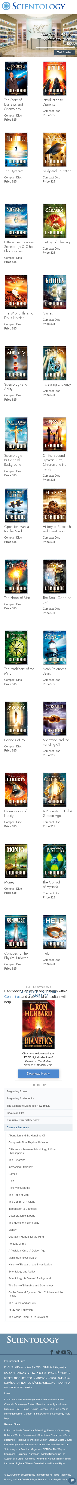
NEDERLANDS (12, 1378)
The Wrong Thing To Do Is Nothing (18, 315)
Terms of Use (45, 1479)
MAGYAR (41, 1378)
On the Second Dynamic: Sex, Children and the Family (55, 462)
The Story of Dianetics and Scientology (13, 104)
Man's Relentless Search (54, 671)
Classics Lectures (18, 1127)
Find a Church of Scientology (49, 1413)
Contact (28, 1413)
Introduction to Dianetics (53, 102)
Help (46, 953)
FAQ (18, 1409)
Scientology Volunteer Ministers (22, 1444)
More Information (13, 1413)
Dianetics (28, 1430)
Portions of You (15, 739)
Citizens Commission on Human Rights (45, 1463)
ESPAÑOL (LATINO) (15, 1383)
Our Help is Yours (59, 1409)
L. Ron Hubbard (12, 1399)
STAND (47, 1449)
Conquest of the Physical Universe (16, 955)
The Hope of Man (17, 597)
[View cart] (72, 1481)
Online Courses (39, 1409)
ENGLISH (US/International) (18, 1367)
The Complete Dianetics (28, 1105)
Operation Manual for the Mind (17, 529)
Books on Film (15, 1113)
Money (9, 882)
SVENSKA (63, 1378)
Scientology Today (24, 1404)
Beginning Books (17, 1091)
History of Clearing (56, 242)
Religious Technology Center (32, 1440)
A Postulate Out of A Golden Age (57, 813)
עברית (32, 1372)
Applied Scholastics (51, 1454)
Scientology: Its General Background (13, 460)
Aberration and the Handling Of (56, 742)
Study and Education (57, 171)
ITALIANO (9, 1387)
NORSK (52, 1378)
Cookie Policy (29, 1479)
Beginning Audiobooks (20, 1098)
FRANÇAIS (20, 1372)
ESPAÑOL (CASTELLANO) (42, 1383)
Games (48, 313)
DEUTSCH (28, 1378)
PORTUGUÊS (24, 1387)
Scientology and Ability (15, 386)
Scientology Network (45, 1430)
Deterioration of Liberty (15, 813)
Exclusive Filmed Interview (23, 1120)
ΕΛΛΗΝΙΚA (64, 1383)
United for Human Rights (50, 1458)
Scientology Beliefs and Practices (40, 1399)
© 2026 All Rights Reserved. (37, 1474)
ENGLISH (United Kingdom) (50, 1367)
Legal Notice (60, 1479)
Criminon (22, 1454)
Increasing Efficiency (57, 384)
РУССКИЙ (53, 1372)
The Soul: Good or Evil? (57, 600)
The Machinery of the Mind (19, 671)
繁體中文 (66, 1372)
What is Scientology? (25, 1435)
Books (26, 1409)
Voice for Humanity (46, 1404)
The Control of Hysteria (51, 884)
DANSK (8, 1372)
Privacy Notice (11, 1479)
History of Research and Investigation (57, 529)
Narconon (34, 1454)
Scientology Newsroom (50, 1435)
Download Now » (38, 1073)
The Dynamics (14, 171)
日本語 (42, 1372)
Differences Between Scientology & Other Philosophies (19, 247)
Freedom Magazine (31, 1449)
